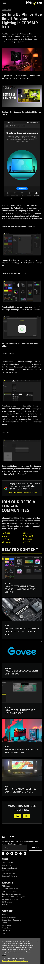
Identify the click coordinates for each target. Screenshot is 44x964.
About (4, 914)
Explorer (5, 933)
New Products (7, 862)
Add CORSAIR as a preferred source (23, 492)
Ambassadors (7, 904)
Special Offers (7, 865)
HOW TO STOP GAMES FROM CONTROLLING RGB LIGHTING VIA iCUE (20, 589)
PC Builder (6, 886)
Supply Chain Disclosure (11, 920)
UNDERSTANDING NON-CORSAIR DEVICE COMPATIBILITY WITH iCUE (22, 631)
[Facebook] (11, 854)
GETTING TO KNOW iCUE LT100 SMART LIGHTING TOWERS (20, 790)
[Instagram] (16, 854)
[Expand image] (22, 59)
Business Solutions (9, 876)
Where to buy (7, 870)
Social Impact (7, 925)
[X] (3, 854)
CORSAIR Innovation (10, 888)
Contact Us (6, 930)
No (26, 816)
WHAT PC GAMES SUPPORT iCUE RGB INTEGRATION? (22, 751)
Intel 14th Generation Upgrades (14, 896)
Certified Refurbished (10, 873)
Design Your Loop (8, 891)
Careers (5, 922)
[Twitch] (25, 854)
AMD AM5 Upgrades (10, 899)
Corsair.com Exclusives (10, 868)
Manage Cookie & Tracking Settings (15, 961)
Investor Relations (9, 917)
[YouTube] (20, 854)
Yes (17, 816)
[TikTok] (7, 854)
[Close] (37, 941)
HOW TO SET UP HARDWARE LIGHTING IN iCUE (20, 711)
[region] (20, 951)
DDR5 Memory (7, 902)
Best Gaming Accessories (11, 894)
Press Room (6, 928)
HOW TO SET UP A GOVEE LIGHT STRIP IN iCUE (21, 672)
